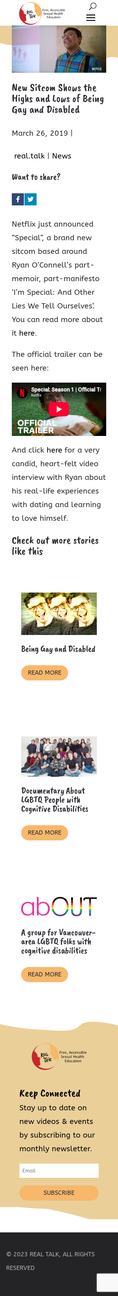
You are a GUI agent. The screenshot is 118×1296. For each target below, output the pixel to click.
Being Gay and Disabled (58, 648)
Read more (44, 672)
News (61, 156)
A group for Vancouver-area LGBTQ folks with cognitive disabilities (58, 941)
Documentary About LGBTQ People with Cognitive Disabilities (54, 799)
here (27, 333)
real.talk (29, 156)
